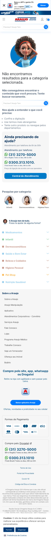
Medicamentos (14, 232)
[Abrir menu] (4, 20)
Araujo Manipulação (13, 305)
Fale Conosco (10, 328)
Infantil (9, 239)
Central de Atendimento (25, 175)
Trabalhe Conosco (12, 345)
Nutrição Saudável (16, 282)
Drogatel (24, 443)
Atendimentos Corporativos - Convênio (22, 316)
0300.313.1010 (21, 458)
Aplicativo (8, 311)
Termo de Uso (25, 468)
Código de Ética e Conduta (25, 484)
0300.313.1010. (21, 162)
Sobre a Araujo (11, 299)
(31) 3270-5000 (22, 155)
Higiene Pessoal (14, 268)
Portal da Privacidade (25, 473)
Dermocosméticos (16, 246)
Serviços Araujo (11, 322)
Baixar (43, 5)
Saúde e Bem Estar (16, 253)
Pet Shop (10, 275)
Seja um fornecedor (13, 351)
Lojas (6, 334)
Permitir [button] (9, 530)
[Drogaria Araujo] (25, 19)
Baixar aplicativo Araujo (25, 403)
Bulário (7, 362)
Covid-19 (25, 479)
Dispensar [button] (22, 530)
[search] (25, 27)
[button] (15, 535)
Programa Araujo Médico (15, 339)
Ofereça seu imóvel (13, 357)
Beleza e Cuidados (16, 260)
